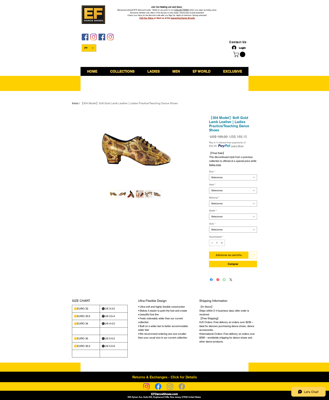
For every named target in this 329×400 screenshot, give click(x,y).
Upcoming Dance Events (183, 18)
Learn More (237, 146)
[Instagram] (146, 386)
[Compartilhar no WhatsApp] (224, 280)
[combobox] (233, 177)
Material (214, 197)
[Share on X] (231, 280)
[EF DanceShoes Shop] (102, 37)
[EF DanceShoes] (85, 37)
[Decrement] (212, 243)
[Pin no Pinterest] (218, 280)
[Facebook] (158, 386)
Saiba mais (215, 164)
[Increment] (222, 243)
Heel (212, 184)
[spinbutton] (217, 243)
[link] (240, 54)
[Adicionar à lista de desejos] (253, 255)
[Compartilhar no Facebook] (211, 280)
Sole (212, 223)
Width (213, 210)
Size (212, 171)
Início (75, 103)
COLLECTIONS (181, 10)
